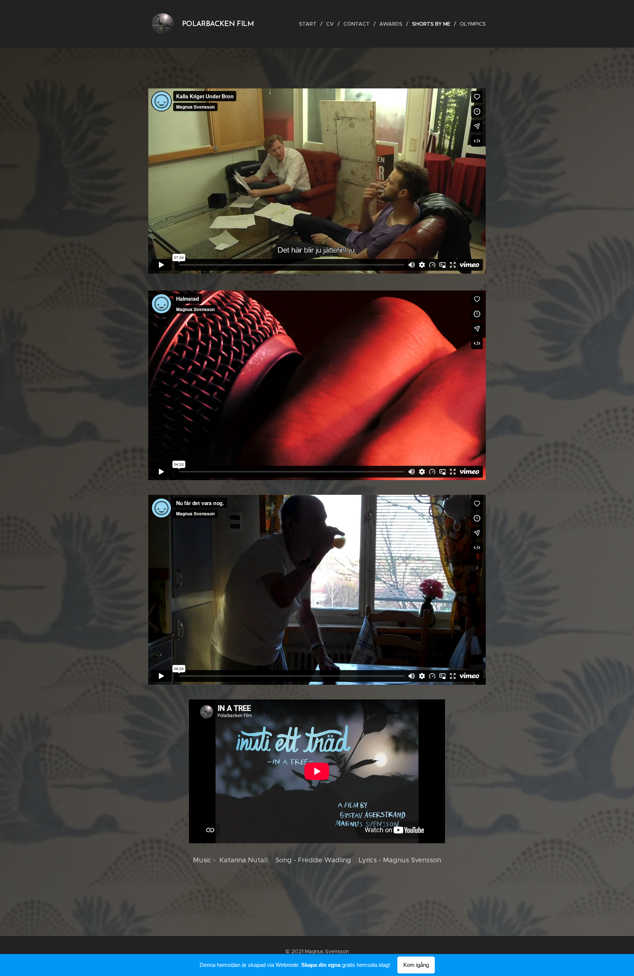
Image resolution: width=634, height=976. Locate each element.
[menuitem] (310, 24)
